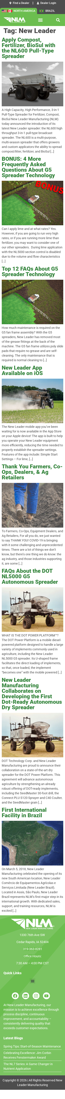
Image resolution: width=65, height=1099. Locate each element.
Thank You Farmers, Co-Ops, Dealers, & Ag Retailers (32, 472)
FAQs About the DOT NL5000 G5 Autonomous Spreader (30, 576)
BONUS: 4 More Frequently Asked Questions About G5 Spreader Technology (28, 167)
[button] (40, 20)
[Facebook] (15, 995)
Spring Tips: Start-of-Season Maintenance (32, 1046)
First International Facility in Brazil (24, 813)
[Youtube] (46, 995)
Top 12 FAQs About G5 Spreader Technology (30, 271)
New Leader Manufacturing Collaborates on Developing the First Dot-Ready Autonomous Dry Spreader (32, 694)
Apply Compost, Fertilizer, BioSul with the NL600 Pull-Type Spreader (28, 47)
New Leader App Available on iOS (22, 370)
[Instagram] (36, 995)
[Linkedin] (25, 995)
